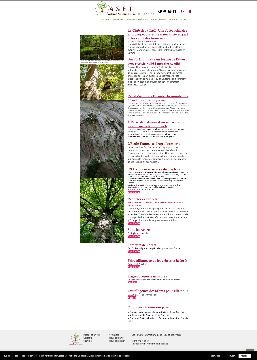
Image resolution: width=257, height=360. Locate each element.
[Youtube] (165, 11)
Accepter (244, 355)
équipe (88, 340)
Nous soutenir (116, 337)
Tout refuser (229, 355)
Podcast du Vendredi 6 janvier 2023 (142, 41)
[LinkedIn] (160, 11)
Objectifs (87, 337)
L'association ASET (92, 334)
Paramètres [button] (215, 355)
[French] (182, 11)
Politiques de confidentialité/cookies (150, 343)
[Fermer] (253, 356)
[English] (190, 11)
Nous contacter (117, 340)
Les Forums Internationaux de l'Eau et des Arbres (156, 334)
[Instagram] (169, 11)
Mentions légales (140, 340)
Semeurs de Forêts (142, 245)
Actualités (114, 334)
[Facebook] (174, 11)
